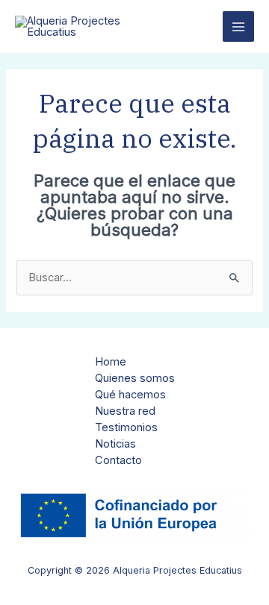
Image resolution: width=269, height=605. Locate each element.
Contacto (118, 460)
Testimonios (126, 427)
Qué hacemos (130, 394)
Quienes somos (135, 378)
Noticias (115, 444)
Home (110, 362)
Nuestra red (125, 411)
